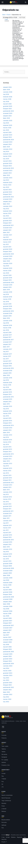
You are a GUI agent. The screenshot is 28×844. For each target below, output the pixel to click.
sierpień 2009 (7, 573)
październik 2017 (8, 339)
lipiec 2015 (6, 404)
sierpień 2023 (7, 173)
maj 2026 (6, 94)
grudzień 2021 (7, 220)
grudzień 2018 (7, 306)
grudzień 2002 (7, 682)
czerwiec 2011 (7, 520)
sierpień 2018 (7, 316)
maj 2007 (6, 635)
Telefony (4, 749)
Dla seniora (4, 754)
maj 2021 (6, 237)
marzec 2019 (7, 299)
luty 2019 (6, 301)
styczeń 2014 (7, 447)
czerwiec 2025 (7, 120)
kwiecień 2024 (7, 154)
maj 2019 (6, 294)
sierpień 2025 (7, 116)
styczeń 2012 (7, 504)
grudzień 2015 (7, 392)
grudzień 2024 (7, 135)
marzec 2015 (7, 413)
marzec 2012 (7, 499)
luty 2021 (6, 244)
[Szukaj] (25, 2)
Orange (3, 773)
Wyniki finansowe (6, 798)
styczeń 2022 (7, 218)
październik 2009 (8, 568)
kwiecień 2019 (7, 297)
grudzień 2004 (7, 659)
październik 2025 (8, 111)
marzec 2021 (7, 242)
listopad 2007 (7, 623)
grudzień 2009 (7, 563)
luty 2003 (6, 680)
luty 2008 (6, 616)
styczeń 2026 (7, 104)
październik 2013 (8, 454)
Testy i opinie (5, 746)
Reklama (4, 811)
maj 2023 (6, 180)
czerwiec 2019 (7, 292)
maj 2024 (6, 151)
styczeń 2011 (7, 532)
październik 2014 (8, 425)
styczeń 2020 (7, 275)
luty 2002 (6, 701)
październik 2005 (8, 651)
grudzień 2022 (7, 192)
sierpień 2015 (7, 401)
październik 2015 (8, 397)
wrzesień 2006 (7, 640)
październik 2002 (8, 687)
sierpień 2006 (7, 642)
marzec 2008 (7, 613)
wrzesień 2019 (7, 285)
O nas (3, 837)
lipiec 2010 (6, 547)
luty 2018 (6, 330)
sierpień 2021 (7, 230)
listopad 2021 (7, 223)
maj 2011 (6, 523)
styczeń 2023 (7, 189)
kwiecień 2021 (7, 239)
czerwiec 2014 (7, 435)
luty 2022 (6, 216)
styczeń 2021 (7, 247)
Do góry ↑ (4, 841)
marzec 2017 (7, 356)
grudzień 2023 (7, 163)
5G (2, 784)
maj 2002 (6, 697)
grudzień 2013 (7, 449)
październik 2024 (8, 139)
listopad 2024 (7, 137)
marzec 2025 (7, 127)
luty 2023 (6, 187)
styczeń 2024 (7, 161)
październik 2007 (8, 625)
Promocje (4, 735)
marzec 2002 (7, 699)
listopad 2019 (7, 280)
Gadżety (4, 762)
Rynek (4, 791)
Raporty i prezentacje (7, 795)
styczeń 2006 (7, 647)
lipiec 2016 (6, 375)
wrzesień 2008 (7, 599)
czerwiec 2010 (7, 549)
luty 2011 (6, 530)
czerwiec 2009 (7, 578)
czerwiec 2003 (7, 675)
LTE (2, 787)
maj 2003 (6, 678)
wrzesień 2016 (7, 370)
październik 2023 (8, 168)
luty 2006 (6, 644)
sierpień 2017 (7, 344)
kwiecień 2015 (7, 411)
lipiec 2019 (6, 289)
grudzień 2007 (7, 620)
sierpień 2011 (7, 516)
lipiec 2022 (6, 204)
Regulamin (19, 837)
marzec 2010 (7, 556)
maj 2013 (6, 466)
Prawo (3, 806)
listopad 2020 (7, 251)
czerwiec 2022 (7, 206)
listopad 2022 (7, 194)
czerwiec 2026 (7, 92)
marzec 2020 (7, 270)
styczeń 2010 (7, 561)
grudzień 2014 (7, 420)
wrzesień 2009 (7, 570)
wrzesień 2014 (7, 428)
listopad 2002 (7, 685)
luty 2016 (6, 387)
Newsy (4, 731)
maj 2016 (6, 380)
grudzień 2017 (7, 335)
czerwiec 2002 (7, 694)
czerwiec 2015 (7, 406)
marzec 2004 (7, 670)
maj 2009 (6, 580)
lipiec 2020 (6, 261)
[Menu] (2, 2)
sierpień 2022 (7, 201)
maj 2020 (6, 266)
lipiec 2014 (6, 432)
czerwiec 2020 (7, 263)
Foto (3, 827)
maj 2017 (6, 351)
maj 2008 (6, 609)
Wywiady (4, 803)
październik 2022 (8, 197)
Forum (9, 14)
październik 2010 (8, 539)
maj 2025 (6, 123)
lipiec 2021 (6, 232)
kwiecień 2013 (7, 468)
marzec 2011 (7, 528)
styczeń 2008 (7, 618)
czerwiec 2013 (7, 463)
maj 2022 (6, 208)
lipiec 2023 (6, 175)
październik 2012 (8, 482)
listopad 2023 (7, 166)
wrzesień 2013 (7, 456)
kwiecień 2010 (7, 554)
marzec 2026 (7, 99)
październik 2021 (8, 225)
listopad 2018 (7, 308)
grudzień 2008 (7, 592)
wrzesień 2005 (7, 654)
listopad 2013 (7, 451)
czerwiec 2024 (7, 149)
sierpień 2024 (7, 144)
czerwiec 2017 (7, 349)
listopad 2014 (7, 423)
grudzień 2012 (7, 478)
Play (3, 776)
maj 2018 (6, 323)
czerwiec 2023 (7, 177)
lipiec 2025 (6, 118)
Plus (3, 781)
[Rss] (3, 726)
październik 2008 (8, 597)
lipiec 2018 (6, 318)
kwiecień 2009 (7, 582)
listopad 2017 (7, 337)
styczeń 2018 (7, 332)
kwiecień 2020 (7, 268)
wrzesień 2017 (7, 342)
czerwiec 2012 (7, 492)
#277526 (22, 17)
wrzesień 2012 (7, 485)
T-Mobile (4, 778)
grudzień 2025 (7, 106)
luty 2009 (6, 587)
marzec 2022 (7, 213)
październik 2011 (8, 511)
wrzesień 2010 (7, 542)
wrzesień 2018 (7, 313)
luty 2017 (6, 358)
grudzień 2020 (7, 249)
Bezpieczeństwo (6, 819)
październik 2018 (8, 311)
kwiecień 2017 (7, 354)
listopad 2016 (7, 366)
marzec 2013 (7, 470)
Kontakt (8, 837)
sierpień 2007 (7, 630)
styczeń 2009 (7, 589)
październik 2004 (8, 663)
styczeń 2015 (7, 418)
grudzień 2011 (7, 506)
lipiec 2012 (6, 489)
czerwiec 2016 (7, 378)
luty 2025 (6, 130)
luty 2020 (6, 273)
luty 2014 (6, 444)
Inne (3, 816)
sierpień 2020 (7, 258)
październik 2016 (8, 368)
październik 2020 (8, 254)
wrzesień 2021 (7, 227)
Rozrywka (4, 822)
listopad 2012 (7, 480)
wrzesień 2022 (7, 199)
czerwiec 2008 (7, 606)
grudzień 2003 (7, 673)
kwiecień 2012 (7, 497)
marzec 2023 (7, 185)
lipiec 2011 (6, 518)
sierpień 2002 (7, 689)
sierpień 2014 (7, 430)
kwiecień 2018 (7, 325)
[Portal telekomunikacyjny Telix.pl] (14, 2)
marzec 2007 (7, 637)
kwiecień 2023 (7, 182)
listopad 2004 (7, 661)
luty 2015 (6, 416)
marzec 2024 (7, 156)
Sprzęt (4, 742)
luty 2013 (6, 473)
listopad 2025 (7, 108)
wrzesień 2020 (7, 256)
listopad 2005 (7, 649)
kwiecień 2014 (7, 439)
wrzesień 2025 (7, 113)
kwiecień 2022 (7, 211)
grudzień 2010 (7, 535)
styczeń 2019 (7, 304)
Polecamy (4, 738)
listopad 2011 (7, 508)
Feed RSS (4, 839)
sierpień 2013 (7, 459)
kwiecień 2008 (7, 611)
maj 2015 (6, 408)
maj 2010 (6, 551)
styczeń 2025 (7, 132)
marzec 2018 (7, 327)
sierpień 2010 (7, 544)
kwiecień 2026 (7, 97)
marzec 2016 (7, 385)
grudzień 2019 (7, 278)
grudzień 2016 (7, 363)
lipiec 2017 (6, 347)
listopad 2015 (7, 394)
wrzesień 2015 (7, 399)
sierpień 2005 (7, 656)
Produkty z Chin (6, 765)
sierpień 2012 (7, 487)
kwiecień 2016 (7, 382)
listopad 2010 (7, 537)
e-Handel (4, 808)
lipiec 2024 (6, 146)
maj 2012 (6, 494)
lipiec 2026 (6, 89)
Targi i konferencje (6, 800)
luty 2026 (6, 101)
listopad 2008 (7, 594)
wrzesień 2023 (7, 170)
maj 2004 (6, 668)
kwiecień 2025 (7, 125)
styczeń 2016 (7, 389)
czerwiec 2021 (7, 235)
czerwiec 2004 (7, 666)
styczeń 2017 (7, 361)
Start (3, 14)
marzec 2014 (7, 442)
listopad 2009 (7, 566)
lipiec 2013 (6, 461)
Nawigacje (4, 757)
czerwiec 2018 (7, 320)
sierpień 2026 (7, 87)
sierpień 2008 (7, 601)
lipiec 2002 (6, 692)
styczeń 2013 (7, 475)
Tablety (3, 751)
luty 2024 (6, 158)
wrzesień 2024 (7, 142)
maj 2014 (6, 437)
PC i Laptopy (5, 759)
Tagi (25, 837)
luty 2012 (6, 501)
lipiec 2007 (6, 632)
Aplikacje (4, 825)
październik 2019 (8, 282)
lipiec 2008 (6, 604)
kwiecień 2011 (7, 525)
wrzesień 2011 (7, 513)
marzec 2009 (7, 585)
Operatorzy (5, 769)
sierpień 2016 (7, 373)
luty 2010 (6, 559)
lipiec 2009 (6, 575)
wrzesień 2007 (7, 628)
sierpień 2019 (7, 287)
